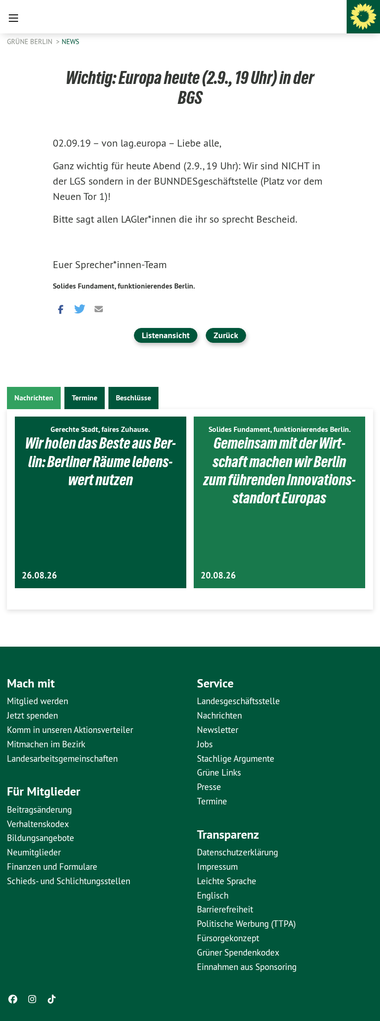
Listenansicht (166, 335)
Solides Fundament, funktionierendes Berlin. (124, 286)
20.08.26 (218, 575)
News (70, 41)
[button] (60, 308)
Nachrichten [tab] (33, 398)
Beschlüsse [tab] (133, 398)
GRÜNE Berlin (30, 41)
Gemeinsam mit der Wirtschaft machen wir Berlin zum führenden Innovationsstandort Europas (279, 470)
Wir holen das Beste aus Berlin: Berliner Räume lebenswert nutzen (100, 461)
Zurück (226, 335)
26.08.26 (39, 575)
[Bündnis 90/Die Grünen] (363, 16)
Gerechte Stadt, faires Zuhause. (100, 429)
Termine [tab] (84, 398)
